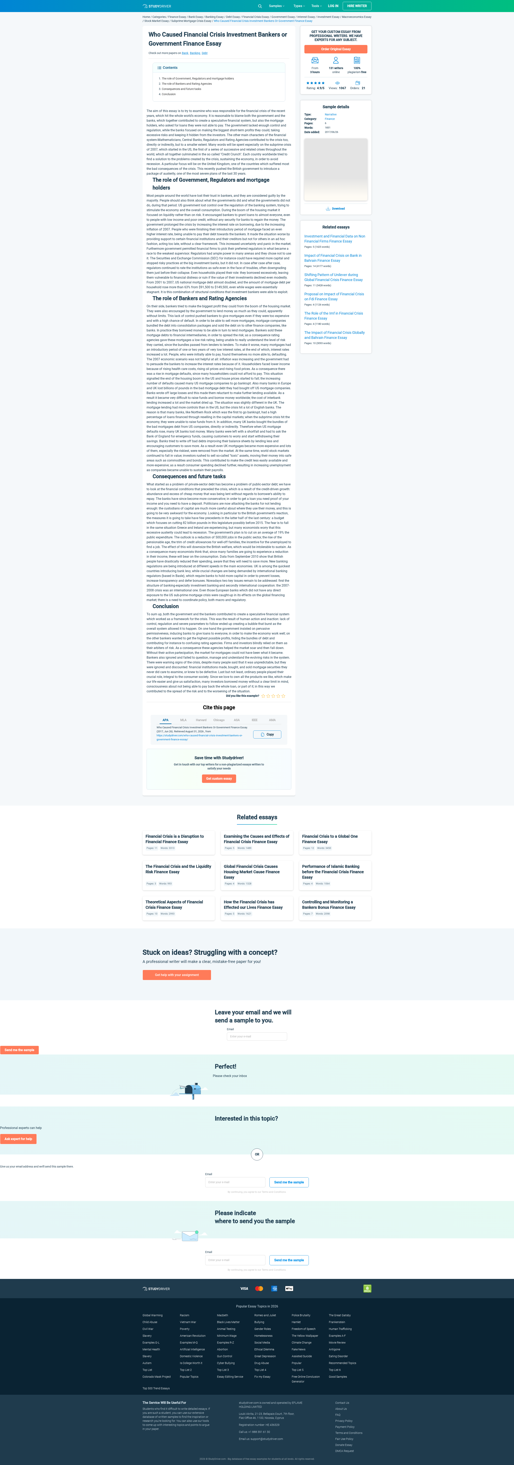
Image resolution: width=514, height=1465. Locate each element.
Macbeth (222, 1315)
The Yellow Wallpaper (305, 1335)
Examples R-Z (225, 1342)
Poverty (185, 1329)
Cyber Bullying (226, 1363)
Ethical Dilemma (264, 1349)
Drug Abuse (261, 1363)
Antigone (334, 1349)
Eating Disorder (338, 1356)
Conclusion (169, 94)
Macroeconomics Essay (356, 16)
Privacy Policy (344, 1420)
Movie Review (337, 1342)
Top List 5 (298, 1369)
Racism (184, 1315)
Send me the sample (19, 1050)
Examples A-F (337, 1335)
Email (230, 1029)
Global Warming (153, 1315)
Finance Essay (177, 16)
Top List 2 (186, 1369)
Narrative (331, 114)
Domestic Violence (191, 1356)
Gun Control (224, 1356)
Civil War (148, 1329)
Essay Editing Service (230, 1376)
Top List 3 (223, 1369)
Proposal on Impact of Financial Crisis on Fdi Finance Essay (334, 296)
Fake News (298, 1349)
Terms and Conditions (348, 1432)
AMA (272, 720)
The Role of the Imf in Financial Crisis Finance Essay (333, 315)
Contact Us (342, 1402)
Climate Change (301, 1342)
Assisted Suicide (302, 1356)
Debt (205, 53)
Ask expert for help (18, 1139)
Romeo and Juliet (265, 1315)
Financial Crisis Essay (255, 16)
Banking (195, 53)
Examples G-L (151, 1342)
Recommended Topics (342, 1363)
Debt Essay (233, 16)
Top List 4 (260, 1369)
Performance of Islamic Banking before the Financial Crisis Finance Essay (333, 872)
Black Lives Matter (228, 1322)
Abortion (222, 1349)
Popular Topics (189, 1376)
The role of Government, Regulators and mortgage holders (198, 78)
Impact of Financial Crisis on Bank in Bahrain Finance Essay (333, 258)
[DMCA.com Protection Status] (367, 1288)
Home (147, 16)
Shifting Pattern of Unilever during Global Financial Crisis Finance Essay (333, 277)
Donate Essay (343, 1445)
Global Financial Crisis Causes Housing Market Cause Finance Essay (252, 872)
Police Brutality (301, 1315)
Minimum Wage (227, 1335)
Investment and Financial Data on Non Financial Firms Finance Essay (334, 238)
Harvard (201, 720)
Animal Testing (226, 1329)
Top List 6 (335, 1369)
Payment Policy (345, 1426)
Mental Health (151, 1349)
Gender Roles (262, 1329)
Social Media (262, 1342)
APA (165, 720)
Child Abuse (150, 1322)
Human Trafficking (340, 1329)
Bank (185, 53)
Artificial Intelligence (192, 1349)
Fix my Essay (262, 1376)
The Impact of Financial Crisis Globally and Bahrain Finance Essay (334, 335)
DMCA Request (344, 1451)
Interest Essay (306, 16)
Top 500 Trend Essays (156, 1388)
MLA (183, 720)
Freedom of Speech (304, 1329)
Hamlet (296, 1322)
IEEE (254, 720)
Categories (159, 16)
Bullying (259, 1322)
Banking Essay (214, 16)
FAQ (337, 1414)
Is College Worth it (191, 1363)
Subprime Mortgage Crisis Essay (191, 20)
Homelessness (263, 1335)
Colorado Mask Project (157, 1376)
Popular (297, 1363)
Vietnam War (188, 1322)
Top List (147, 1369)
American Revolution (193, 1335)
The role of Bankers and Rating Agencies (187, 83)
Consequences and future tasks (181, 89)
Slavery (147, 1335)
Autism (147, 1363)
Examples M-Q (189, 1342)
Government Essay (283, 16)
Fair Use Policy (344, 1439)
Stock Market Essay (156, 20)
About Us (341, 1408)
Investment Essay (328, 16)
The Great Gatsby (340, 1315)
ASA (237, 720)
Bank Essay (196, 16)
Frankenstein (337, 1322)
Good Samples (338, 1376)
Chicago (219, 720)
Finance (330, 118)
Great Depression (265, 1356)
